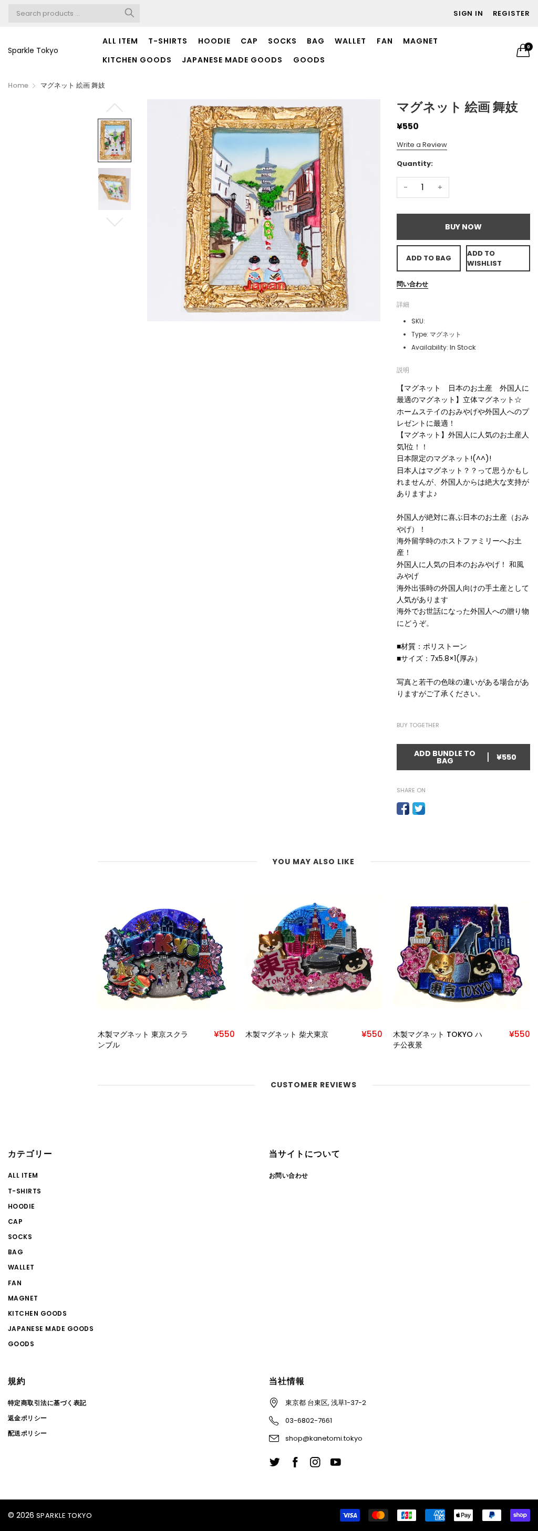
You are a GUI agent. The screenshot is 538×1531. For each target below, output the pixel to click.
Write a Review (422, 145)
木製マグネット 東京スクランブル (143, 1040)
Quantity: (415, 164)
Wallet (350, 41)
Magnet (420, 41)
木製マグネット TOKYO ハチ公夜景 (437, 1040)
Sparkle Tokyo (33, 50)
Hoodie (214, 41)
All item (120, 41)
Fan (385, 41)
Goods (309, 60)
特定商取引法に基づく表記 (47, 1402)
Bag (316, 41)
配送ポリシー (27, 1433)
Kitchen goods (137, 60)
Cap (249, 41)
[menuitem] (120, 41)
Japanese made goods (232, 60)
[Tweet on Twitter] (418, 808)
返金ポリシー (27, 1417)
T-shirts (168, 41)
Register (511, 13)
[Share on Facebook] (403, 808)
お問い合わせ (288, 1175)
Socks (282, 41)
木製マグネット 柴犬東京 (286, 1035)
